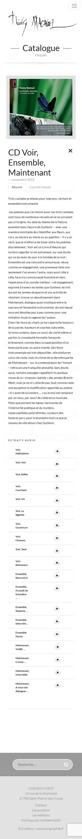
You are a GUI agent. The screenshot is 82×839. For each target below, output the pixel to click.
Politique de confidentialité (41, 820)
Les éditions (41, 815)
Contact (41, 805)
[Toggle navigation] (74, 6)
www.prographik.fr (50, 828)
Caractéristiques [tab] (40, 187)
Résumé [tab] (17, 187)
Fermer (70, 150)
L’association (41, 810)
